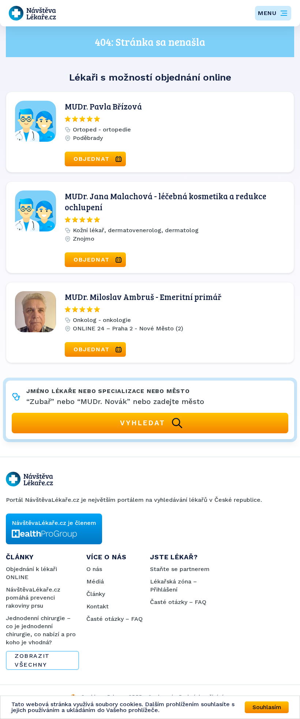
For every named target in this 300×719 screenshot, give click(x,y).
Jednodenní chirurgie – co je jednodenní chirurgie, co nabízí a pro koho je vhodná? (41, 630)
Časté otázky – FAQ (114, 618)
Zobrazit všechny (32, 660)
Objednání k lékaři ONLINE (31, 573)
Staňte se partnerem (180, 569)
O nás (94, 569)
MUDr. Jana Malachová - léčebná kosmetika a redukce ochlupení (165, 201)
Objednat (92, 158)
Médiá (95, 581)
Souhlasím (266, 707)
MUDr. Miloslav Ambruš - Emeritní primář (143, 296)
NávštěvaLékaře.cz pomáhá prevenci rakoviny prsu (33, 597)
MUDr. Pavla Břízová (103, 106)
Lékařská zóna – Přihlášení (173, 585)
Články (95, 593)
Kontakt (97, 606)
